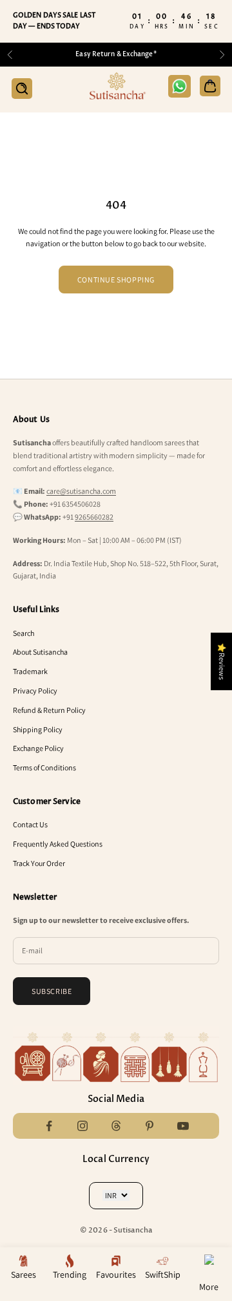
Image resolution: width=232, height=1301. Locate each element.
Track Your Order (39, 863)
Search (23, 633)
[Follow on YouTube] (183, 1125)
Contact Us (30, 824)
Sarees (23, 1274)
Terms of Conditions (44, 767)
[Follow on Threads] (116, 1125)
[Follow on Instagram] (82, 1125)
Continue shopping (116, 279)
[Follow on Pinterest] (149, 1125)
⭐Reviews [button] (222, 660)
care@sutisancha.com (81, 491)
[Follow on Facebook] (49, 1125)
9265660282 (94, 517)
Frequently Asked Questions (57, 844)
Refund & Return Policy (49, 710)
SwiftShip (162, 1274)
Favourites (116, 1274)
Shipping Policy (38, 729)
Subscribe (52, 991)
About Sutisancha (40, 652)
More (208, 1287)
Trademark (30, 671)
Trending (69, 1274)
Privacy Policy (35, 690)
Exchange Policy (38, 748)
